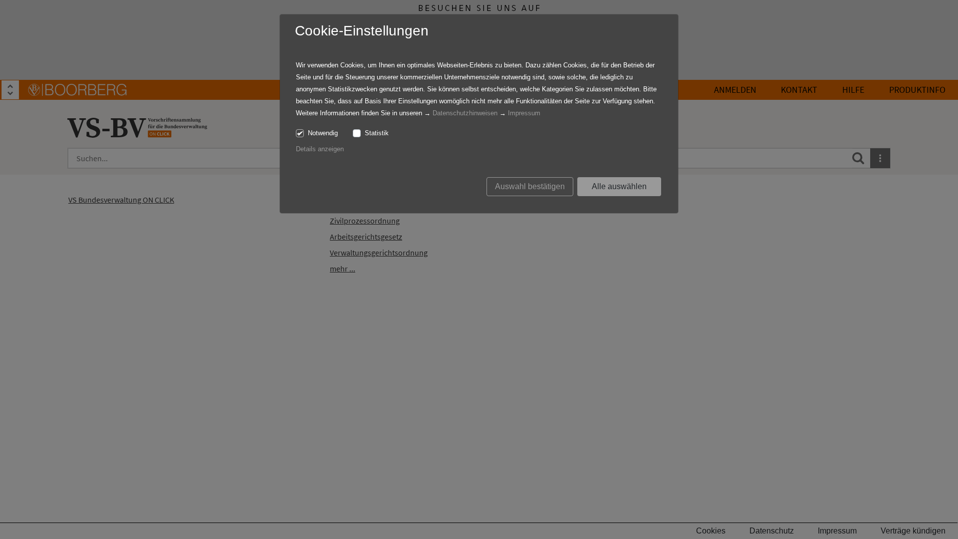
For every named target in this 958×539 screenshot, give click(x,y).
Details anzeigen (320, 149)
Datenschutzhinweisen (465, 113)
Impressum (524, 113)
